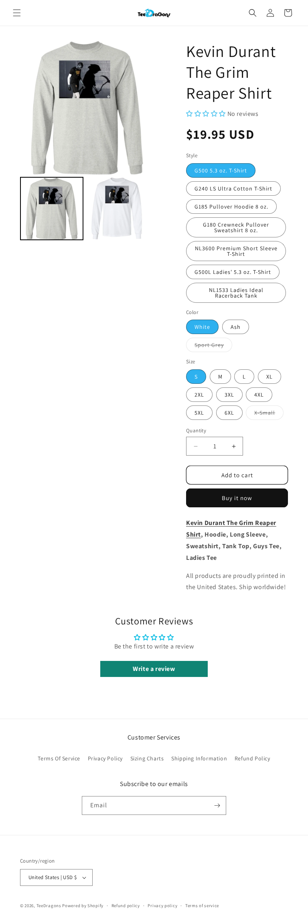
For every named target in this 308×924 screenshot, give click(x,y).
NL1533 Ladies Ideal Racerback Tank (236, 292)
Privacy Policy (105, 758)
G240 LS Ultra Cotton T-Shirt (233, 188)
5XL (199, 412)
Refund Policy (252, 758)
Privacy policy (162, 905)
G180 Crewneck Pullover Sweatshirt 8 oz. (236, 227)
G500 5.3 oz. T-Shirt (221, 170)
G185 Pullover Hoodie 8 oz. (231, 206)
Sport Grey (213, 346)
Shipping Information (199, 758)
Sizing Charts (147, 758)
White (202, 326)
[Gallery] (87, 142)
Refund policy (125, 905)
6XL (229, 412)
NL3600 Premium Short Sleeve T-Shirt (236, 251)
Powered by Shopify (82, 905)
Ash (236, 326)
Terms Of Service (59, 758)
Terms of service (202, 905)
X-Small (269, 414)
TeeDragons (48, 905)
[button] (17, 13)
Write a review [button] (154, 669)
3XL (229, 394)
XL (269, 376)
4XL (259, 394)
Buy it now (237, 498)
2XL (199, 394)
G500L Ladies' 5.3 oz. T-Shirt (233, 272)
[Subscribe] (217, 805)
